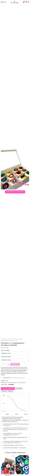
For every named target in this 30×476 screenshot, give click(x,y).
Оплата (4, 391)
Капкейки (14, 339)
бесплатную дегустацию (18, 377)
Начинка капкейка (6, 356)
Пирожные (8, 339)
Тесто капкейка (5, 350)
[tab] (8, 388)
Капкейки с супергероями (19, 382)
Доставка (19, 388)
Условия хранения (8, 388)
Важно (10, 391)
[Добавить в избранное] (13, 456)
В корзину (15, 364)
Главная (3, 339)
